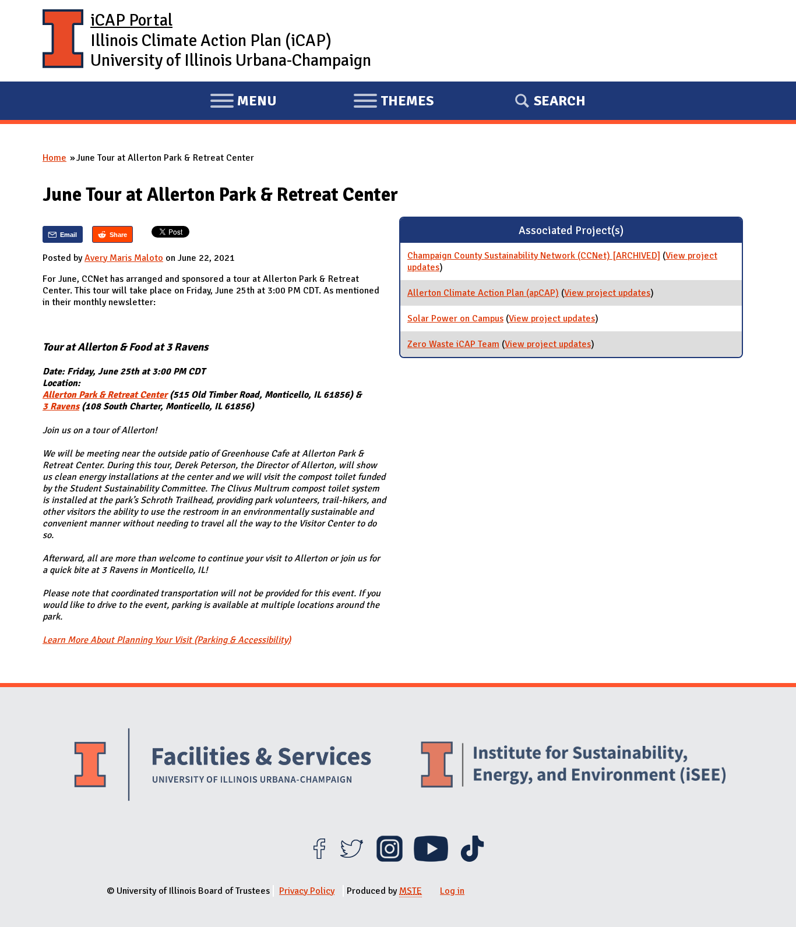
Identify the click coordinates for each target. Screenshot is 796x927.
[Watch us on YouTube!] (431, 859)
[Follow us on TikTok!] (472, 859)
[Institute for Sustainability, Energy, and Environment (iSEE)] (573, 765)
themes (393, 102)
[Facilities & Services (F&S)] (222, 766)
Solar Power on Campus (455, 318)
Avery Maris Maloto (123, 258)
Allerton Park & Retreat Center (105, 395)
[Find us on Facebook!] (319, 859)
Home (54, 158)
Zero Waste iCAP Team (453, 344)
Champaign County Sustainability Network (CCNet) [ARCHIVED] (533, 255)
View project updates (607, 293)
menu (243, 102)
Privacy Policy (306, 891)
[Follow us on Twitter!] (352, 859)
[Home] (63, 40)
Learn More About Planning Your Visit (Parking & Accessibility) (167, 640)
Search (560, 100)
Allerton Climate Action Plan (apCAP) (483, 293)
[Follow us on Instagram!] (389, 859)
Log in (452, 891)
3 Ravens (61, 406)
